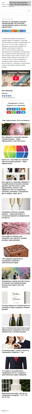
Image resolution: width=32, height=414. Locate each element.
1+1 (3, 3)
